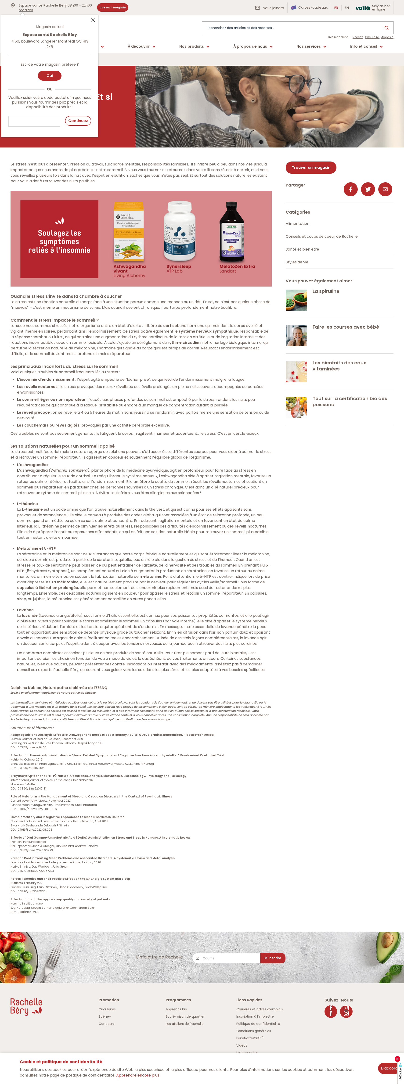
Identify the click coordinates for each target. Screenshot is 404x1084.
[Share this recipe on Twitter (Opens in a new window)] (368, 189)
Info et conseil (363, 46)
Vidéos (241, 1045)
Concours (107, 1023)
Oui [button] (50, 75)
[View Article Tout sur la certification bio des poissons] (296, 407)
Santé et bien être (302, 249)
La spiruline (326, 291)
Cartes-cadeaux (312, 7)
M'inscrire (272, 958)
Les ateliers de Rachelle (185, 1023)
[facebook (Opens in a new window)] (331, 1011)
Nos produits (191, 46)
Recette (358, 37)
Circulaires (107, 1009)
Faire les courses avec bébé (346, 327)
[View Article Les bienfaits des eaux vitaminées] (296, 371)
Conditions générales (253, 1031)
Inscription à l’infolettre (255, 1016)
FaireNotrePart (249, 1038)
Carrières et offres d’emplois (259, 1009)
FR (336, 7)
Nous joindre (273, 7)
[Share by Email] (385, 189)
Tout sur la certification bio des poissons (350, 401)
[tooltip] (49, 73)
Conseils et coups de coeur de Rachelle (322, 236)
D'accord (389, 1068)
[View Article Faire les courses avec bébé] (296, 335)
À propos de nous (250, 46)
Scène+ (105, 1016)
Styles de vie (297, 262)
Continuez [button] (78, 120)
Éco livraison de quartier (185, 1016)
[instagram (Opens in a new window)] (346, 1011)
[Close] (93, 20)
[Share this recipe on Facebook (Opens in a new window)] (351, 189)
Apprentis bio (176, 1009)
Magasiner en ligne (381, 8)
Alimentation (297, 223)
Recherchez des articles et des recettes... (240, 27)
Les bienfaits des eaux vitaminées (339, 365)
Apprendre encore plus (137, 1075)
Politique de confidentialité (258, 1023)
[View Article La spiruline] (296, 300)
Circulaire (372, 37)
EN (347, 7)
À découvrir (139, 46)
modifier (26, 10)
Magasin (387, 37)
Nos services (308, 46)
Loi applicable (247, 1052)
